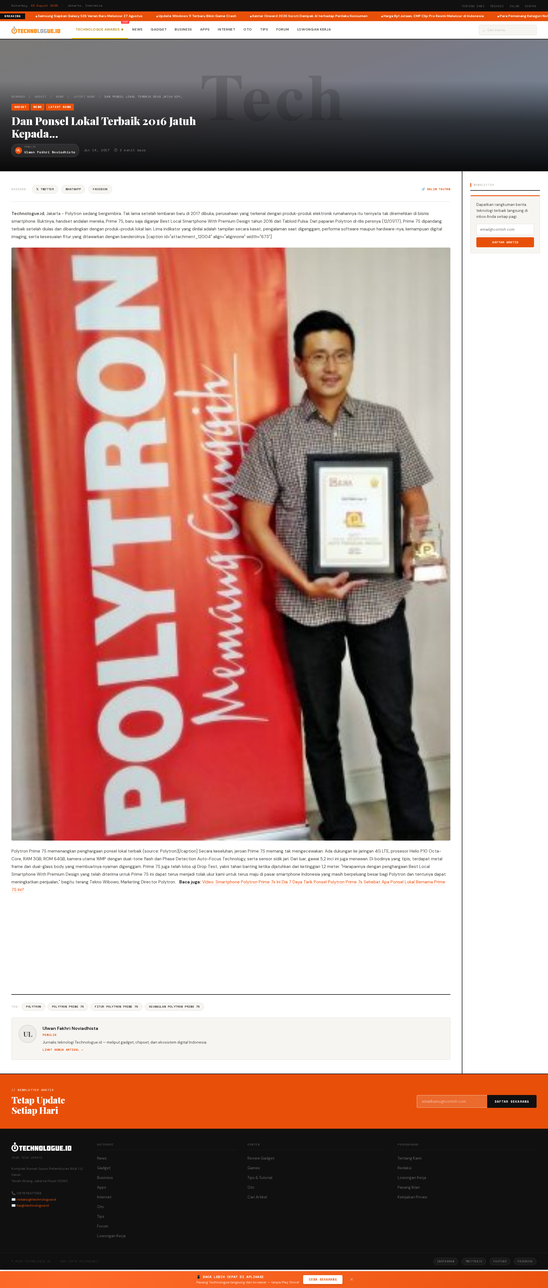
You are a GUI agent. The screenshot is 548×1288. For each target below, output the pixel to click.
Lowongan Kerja (314, 29)
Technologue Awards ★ (100, 29)
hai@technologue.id (33, 1205)
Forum (282, 29)
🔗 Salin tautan (436, 189)
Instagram (445, 1261)
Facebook (100, 189)
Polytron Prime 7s (68, 1006)
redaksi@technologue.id (36, 1199)
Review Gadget (260, 1158)
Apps (205, 29)
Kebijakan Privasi (412, 1197)
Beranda (18, 97)
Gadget (159, 29)
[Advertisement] (231, 943)
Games (253, 1168)
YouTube (500, 1261)
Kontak (531, 6)
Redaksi (497, 6)
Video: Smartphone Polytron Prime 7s (238, 882)
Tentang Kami (473, 6)
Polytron (33, 1006)
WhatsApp (73, 189)
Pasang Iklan (409, 1187)
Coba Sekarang (323, 1279)
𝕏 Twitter (45, 189)
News (137, 29)
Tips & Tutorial (259, 1177)
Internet (226, 29)
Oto (247, 29)
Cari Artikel (257, 1197)
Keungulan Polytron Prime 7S (174, 1006)
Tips (264, 29)
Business (183, 29)
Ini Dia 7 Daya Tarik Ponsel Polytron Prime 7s (319, 882)
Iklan (514, 6)
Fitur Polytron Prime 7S (116, 1006)
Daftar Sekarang (512, 1101)
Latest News (84, 97)
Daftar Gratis (505, 242)
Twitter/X (473, 1261)
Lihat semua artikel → (63, 1050)
